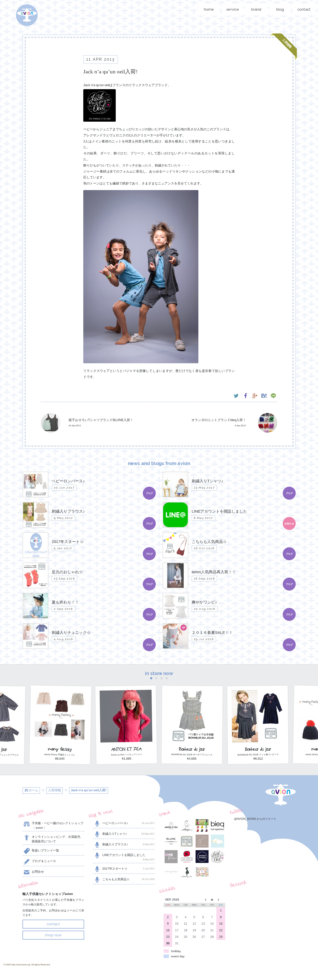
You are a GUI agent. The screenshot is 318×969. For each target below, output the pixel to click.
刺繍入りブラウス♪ (128, 844)
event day (178, 956)
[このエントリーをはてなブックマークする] (264, 396)
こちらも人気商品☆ (128, 879)
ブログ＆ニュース (44, 861)
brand (256, 9)
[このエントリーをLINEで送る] (273, 396)
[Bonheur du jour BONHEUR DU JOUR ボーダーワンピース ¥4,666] (192, 762)
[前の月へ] (203, 899)
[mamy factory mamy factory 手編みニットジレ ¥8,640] (60, 762)
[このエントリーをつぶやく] (236, 396)
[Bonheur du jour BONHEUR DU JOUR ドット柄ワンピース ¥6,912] (258, 762)
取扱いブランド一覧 (45, 850)
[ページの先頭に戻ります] (280, 795)
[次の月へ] (220, 899)
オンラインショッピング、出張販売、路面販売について (57, 839)
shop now (53, 935)
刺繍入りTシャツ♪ (128, 833)
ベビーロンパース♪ (128, 823)
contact (304, 9)
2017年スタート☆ (128, 868)
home (209, 9)
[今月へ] (212, 899)
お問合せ (38, 871)
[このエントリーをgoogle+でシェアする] (255, 396)
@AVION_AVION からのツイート (255, 818)
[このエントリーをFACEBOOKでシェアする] (245, 396)
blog (280, 9)
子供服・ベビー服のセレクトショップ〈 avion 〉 (57, 825)
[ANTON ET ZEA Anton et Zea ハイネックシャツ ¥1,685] (126, 762)
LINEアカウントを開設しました (128, 857)
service (232, 9)
